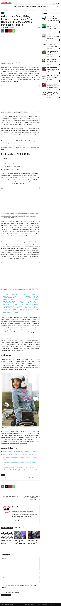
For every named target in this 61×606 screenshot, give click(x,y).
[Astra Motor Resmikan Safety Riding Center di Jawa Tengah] (44, 52)
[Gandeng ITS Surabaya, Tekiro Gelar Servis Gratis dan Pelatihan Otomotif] (44, 85)
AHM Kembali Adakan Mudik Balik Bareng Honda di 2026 (33, 542)
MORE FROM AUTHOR (19, 527)
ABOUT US (45, 6)
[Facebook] (51, 3)
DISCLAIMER (53, 1)
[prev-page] (2, 548)
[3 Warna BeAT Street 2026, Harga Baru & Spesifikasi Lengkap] (44, 44)
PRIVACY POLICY (46, 1)
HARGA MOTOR (25, 6)
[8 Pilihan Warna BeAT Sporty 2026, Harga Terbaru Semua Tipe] (44, 61)
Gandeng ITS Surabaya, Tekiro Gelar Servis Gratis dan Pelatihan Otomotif (53, 85)
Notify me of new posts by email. (11, 592)
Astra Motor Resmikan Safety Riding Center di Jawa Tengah (52, 53)
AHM (6, 10)
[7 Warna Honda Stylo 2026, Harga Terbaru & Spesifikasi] (7, 535)
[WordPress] (19, 520)
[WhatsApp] (13, 30)
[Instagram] (53, 3)
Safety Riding (30, 477)
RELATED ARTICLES (7, 527)
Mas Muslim (5, 27)
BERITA (19, 6)
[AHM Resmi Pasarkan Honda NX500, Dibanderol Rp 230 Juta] (44, 36)
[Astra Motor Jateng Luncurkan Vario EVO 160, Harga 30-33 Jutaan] (44, 69)
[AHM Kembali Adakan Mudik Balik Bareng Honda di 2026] (34, 535)
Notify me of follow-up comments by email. (13, 590)
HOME (27, 1)
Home (2, 10)
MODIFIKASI (33, 6)
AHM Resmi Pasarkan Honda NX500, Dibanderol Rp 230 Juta (53, 36)
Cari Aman (36, 475)
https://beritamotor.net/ (17, 509)
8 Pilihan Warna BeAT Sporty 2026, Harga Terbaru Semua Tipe (52, 61)
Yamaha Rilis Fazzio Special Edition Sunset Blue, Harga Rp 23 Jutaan (53, 18)
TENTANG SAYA (33, 1)
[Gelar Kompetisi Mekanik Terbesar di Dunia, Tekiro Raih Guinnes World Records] (44, 26)
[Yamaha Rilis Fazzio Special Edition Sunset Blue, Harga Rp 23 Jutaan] (44, 18)
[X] (6, 30)
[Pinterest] (10, 30)
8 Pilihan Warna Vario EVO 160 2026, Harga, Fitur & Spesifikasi (53, 77)
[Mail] (56, 3)
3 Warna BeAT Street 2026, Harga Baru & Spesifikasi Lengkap (52, 44)
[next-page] (5, 548)
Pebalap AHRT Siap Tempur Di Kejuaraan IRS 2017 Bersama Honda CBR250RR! (32, 497)
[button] (58, 6)
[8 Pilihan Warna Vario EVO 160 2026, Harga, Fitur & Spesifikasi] (44, 77)
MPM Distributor (22, 477)
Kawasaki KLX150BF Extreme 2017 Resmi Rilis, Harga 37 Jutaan (10, 496)
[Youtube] (59, 3)
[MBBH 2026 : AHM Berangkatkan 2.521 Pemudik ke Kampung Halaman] (20, 535)
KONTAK (39, 1)
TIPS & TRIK (39, 6)
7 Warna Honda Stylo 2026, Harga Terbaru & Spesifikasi (6, 542)
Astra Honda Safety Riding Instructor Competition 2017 (20, 475)
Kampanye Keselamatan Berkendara (9, 477)
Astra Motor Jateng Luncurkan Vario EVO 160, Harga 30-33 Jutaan (53, 69)
